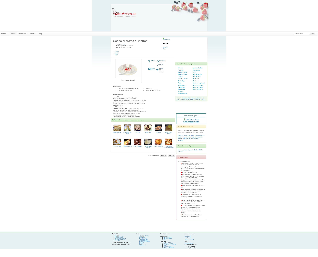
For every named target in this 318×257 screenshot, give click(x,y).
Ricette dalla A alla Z (120, 238)
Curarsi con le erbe (169, 247)
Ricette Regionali (119, 236)
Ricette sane (196, 81)
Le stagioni (32, 33)
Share (164, 49)
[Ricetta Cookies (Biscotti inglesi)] (148, 142)
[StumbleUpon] (163, 38)
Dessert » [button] (163, 155)
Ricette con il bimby (200, 99)
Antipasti (180, 68)
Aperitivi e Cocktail (197, 68)
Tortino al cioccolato (137, 146)
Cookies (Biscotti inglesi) (148, 147)
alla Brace (201, 135)
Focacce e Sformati (183, 78)
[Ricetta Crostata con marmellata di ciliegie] (168, 142)
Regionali (198, 98)
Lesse (192, 138)
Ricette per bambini (198, 85)
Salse (165, 245)
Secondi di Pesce (182, 74)
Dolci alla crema (197, 76)
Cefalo (200, 150)
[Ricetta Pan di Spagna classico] (168, 127)
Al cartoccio (185, 135)
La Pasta (117, 240)
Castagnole (158, 132)
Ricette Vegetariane (120, 239)
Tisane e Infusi (167, 246)
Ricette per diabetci (198, 87)
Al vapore (191, 135)
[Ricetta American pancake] (117, 127)
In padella (199, 137)
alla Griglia (188, 137)
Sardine (196, 150)
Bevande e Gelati (182, 93)
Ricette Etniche (119, 237)
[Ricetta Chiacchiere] (137, 127)
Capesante (191, 150)
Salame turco (148, 132)
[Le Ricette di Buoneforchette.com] (124, 12)
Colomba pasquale (127, 146)
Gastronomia (196, 70)
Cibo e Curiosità (168, 238)
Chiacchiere (137, 132)
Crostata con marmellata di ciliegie (169, 147)
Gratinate (194, 137)
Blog (165, 239)
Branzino (185, 150)
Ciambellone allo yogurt (127, 133)
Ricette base (196, 78)
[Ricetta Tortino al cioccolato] (137, 142)
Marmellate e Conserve (181, 90)
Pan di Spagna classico (168, 133)
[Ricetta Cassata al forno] (117, 142)
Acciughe (180, 151)
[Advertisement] (175, 19)
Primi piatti (180, 70)
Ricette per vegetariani (199, 83)
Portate (193, 98)
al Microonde (186, 138)
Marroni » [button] (171, 155)
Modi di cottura (167, 242)
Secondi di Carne (182, 72)
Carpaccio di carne (191, 122)
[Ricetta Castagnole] (158, 127)
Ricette (13, 33)
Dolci (140, 244)
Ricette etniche (190, 99)
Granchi (180, 150)
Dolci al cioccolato (197, 74)
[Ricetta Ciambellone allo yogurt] (127, 127)
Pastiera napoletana (158, 146)
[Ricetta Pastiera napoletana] (158, 142)
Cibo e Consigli (167, 237)
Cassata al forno (117, 146)
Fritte (183, 137)
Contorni (180, 76)
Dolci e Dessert (182, 85)
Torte (194, 72)
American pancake (117, 132)
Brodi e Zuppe (181, 81)
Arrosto (197, 135)
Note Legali (187, 238)
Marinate (180, 138)
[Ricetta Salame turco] (148, 127)
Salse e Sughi (181, 87)
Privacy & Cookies (189, 239)
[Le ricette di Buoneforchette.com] (159, 6)
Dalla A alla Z (186, 98)
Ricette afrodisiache (198, 89)
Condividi (165, 47)
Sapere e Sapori (22, 33)
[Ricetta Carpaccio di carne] (191, 119)
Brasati (179, 137)
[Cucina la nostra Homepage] (8, 32)
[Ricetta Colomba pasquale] (127, 142)
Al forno (180, 135)
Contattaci (187, 236)
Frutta (179, 83)
